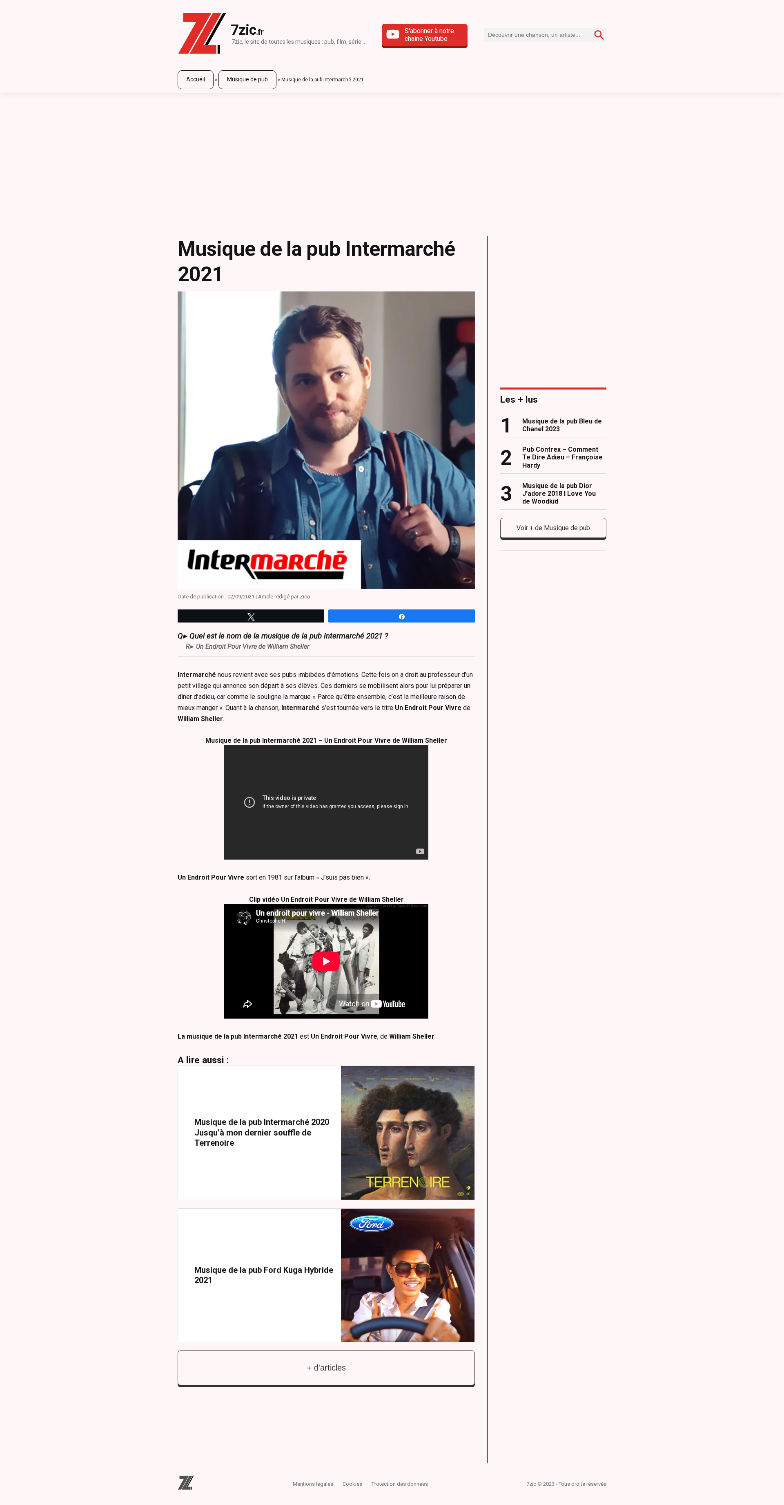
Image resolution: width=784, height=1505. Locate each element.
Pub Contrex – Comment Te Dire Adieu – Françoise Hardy (562, 457)
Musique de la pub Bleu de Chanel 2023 (562, 425)
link (326, 1133)
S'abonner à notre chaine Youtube (429, 35)
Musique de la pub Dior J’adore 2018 (559, 493)
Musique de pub (247, 79)
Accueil (195, 79)
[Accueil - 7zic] (202, 35)
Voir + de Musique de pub (553, 528)
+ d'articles (326, 1367)
